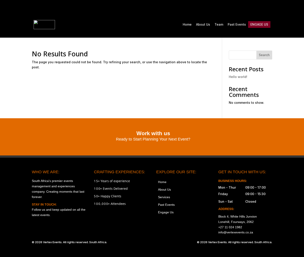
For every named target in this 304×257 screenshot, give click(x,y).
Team (219, 24)
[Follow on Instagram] (231, 8)
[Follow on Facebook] (240, 8)
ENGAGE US (259, 24)
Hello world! (238, 77)
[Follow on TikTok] (249, 8)
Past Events (237, 24)
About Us (203, 24)
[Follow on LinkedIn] (268, 8)
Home (187, 24)
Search (264, 55)
